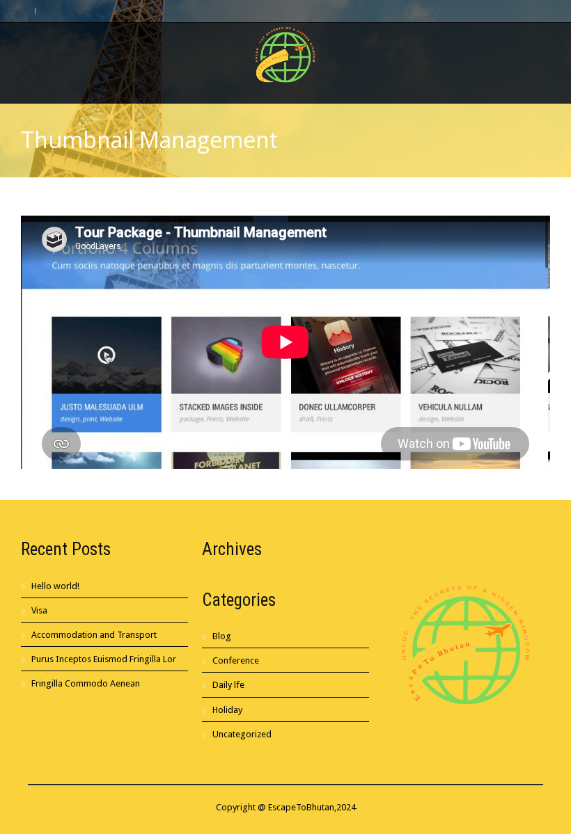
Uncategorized (242, 734)
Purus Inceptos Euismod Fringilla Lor (103, 659)
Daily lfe (228, 685)
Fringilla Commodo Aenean (85, 683)
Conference (235, 660)
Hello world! (55, 586)
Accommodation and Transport (94, 634)
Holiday (227, 710)
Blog (221, 636)
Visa (39, 610)
